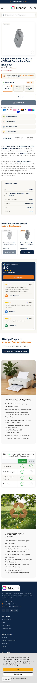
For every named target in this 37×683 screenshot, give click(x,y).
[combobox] (19, 15)
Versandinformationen (9, 640)
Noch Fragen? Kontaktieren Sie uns (15, 351)
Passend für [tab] (18, 138)
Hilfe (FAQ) (5, 643)
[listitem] (9, 242)
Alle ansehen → (18, 277)
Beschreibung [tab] (7, 138)
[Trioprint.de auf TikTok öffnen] (7, 610)
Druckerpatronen (7, 619)
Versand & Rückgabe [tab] (30, 138)
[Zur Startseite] (18, 588)
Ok (18, 669)
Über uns (4, 637)
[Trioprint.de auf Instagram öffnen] (3, 610)
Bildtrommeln (6, 625)
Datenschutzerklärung (10, 665)
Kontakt (4, 646)
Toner (3, 622)
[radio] (8, 88)
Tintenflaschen (6, 628)
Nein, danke (18, 674)
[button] (2, 8)
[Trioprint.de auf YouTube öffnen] (11, 610)
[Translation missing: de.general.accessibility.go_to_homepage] (18, 7)
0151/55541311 (8, 601)
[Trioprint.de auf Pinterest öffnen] (16, 610)
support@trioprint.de (10, 604)
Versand (13, 68)
